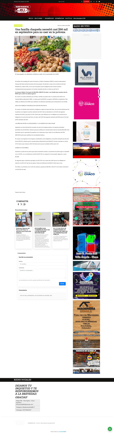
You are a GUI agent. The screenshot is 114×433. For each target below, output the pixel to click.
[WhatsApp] (91, 1)
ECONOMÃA (53, 21)
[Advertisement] (86, 47)
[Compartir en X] (21, 204)
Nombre (20, 261)
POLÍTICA (68, 18)
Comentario (21, 267)
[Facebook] (94, 1)
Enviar (62, 283)
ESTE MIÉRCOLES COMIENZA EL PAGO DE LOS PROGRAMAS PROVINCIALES (42, 231)
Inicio (31, 18)
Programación (79, 18)
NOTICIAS (61, 21)
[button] (81, 1)
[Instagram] (96, 1)
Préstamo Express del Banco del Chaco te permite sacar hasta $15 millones (23, 231)
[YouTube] (99, 1)
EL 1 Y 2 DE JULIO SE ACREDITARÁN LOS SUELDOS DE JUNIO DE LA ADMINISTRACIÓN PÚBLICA (60, 231)
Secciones (39, 18)
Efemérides (49, 18)
